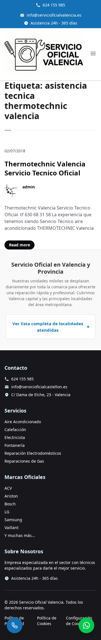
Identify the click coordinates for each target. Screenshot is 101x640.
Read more (19, 244)
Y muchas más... (19, 535)
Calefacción (15, 429)
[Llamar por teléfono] (14, 625)
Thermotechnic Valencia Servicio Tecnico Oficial (45, 168)
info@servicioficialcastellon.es (39, 386)
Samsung (13, 519)
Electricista (14, 437)
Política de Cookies (46, 620)
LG (6, 511)
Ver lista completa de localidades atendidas (47, 327)
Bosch (10, 504)
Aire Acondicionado (22, 421)
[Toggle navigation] (93, 53)
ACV (8, 488)
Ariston (11, 496)
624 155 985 (54, 5)
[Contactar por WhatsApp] (86, 625)
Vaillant (11, 527)
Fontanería (14, 445)
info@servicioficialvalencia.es (54, 15)
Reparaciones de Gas (24, 461)
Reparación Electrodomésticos (32, 453)
